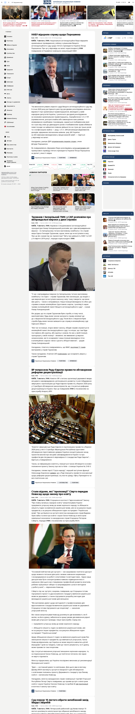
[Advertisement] (118, 197)
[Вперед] (132, 17)
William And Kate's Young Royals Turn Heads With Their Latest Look (83, 208)
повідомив (62, 354)
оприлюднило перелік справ (64, 141)
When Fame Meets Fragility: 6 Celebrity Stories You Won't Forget (40, 189)
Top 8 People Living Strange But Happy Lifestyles (40, 207)
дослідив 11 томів (77, 347)
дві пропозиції (82, 684)
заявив (53, 473)
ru (133, 2)
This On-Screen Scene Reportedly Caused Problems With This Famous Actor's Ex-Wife (60, 209)
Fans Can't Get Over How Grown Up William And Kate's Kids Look (83, 189)
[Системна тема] (5, 2)
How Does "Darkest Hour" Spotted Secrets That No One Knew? (61, 189)
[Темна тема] (8, 2)
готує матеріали (79, 148)
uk (129, 2)
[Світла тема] (1, 2)
